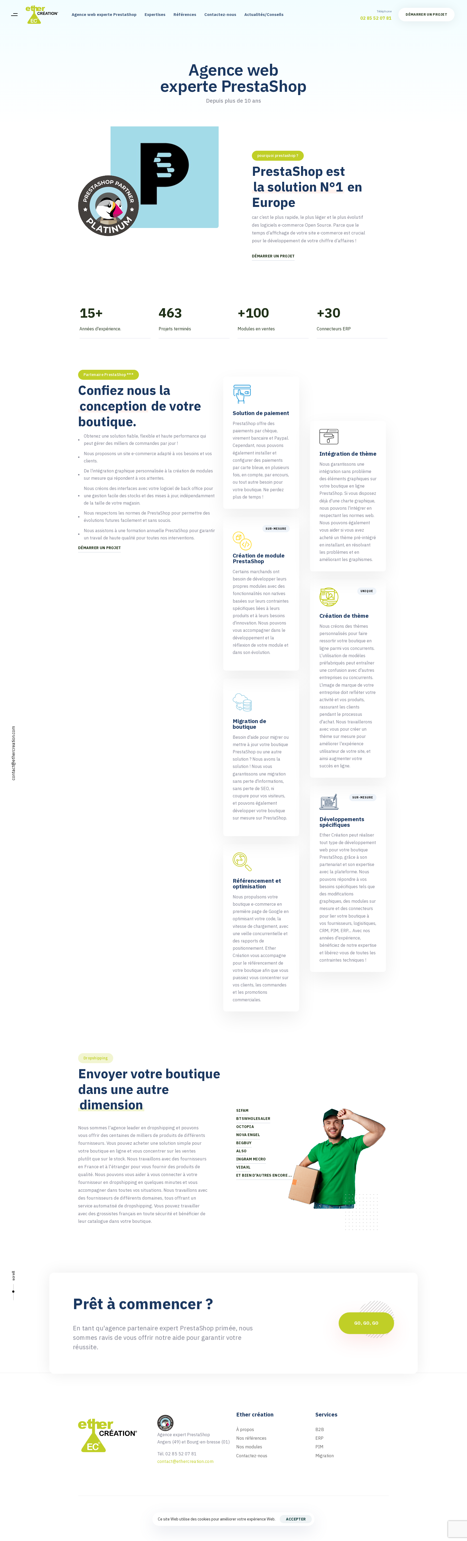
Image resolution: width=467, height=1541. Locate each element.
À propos (245, 1429)
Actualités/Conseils (263, 14)
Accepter (296, 1519)
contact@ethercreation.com (13, 753)
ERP (319, 1438)
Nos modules (249, 1446)
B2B (319, 1429)
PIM (319, 1446)
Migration (324, 1455)
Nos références (251, 1438)
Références (185, 14)
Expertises (155, 14)
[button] (14, 14)
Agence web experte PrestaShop (104, 14)
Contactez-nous (220, 14)
